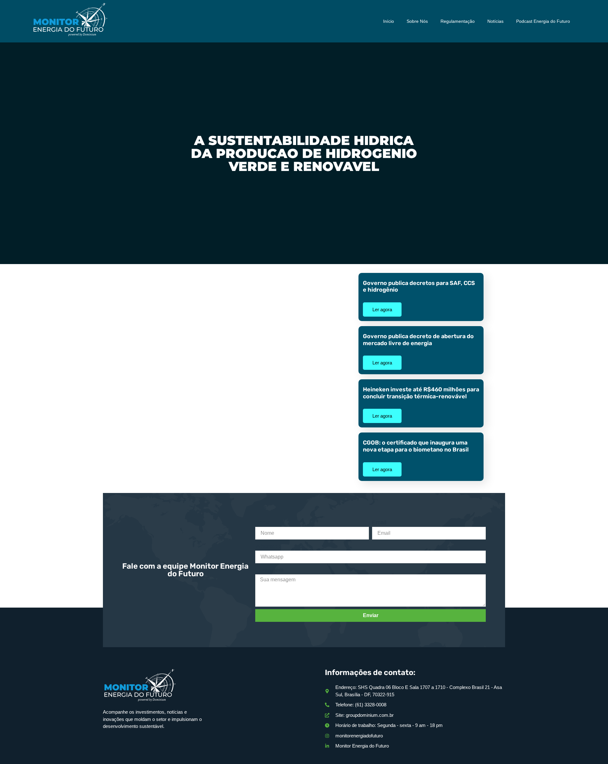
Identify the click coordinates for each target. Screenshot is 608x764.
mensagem (269, 570)
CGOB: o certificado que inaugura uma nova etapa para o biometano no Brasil (416, 446)
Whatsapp (268, 546)
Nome (262, 522)
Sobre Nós (417, 21)
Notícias (495, 21)
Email (379, 522)
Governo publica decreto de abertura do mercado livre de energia (418, 340)
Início (388, 21)
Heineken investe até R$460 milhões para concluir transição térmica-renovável (421, 393)
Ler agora (382, 309)
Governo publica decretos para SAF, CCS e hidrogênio (419, 287)
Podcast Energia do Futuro (543, 21)
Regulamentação (457, 21)
